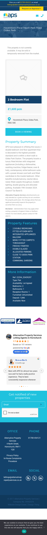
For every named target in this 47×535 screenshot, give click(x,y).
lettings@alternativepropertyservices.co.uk (23, 5)
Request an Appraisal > (31, 8)
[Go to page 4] (27, 386)
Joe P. (18, 360)
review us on (19, 351)
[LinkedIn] (40, 478)
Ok (24, 531)
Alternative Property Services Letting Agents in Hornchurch (27, 336)
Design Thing (33, 505)
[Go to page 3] (25, 386)
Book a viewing (23, 132)
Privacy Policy (13, 455)
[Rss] (28, 478)
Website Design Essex (17, 505)
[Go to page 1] (21, 386)
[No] (44, 527)
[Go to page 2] (23, 386)
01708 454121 (26, 2)
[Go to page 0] (19, 386)
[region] (23, 321)
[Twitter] (34, 478)
